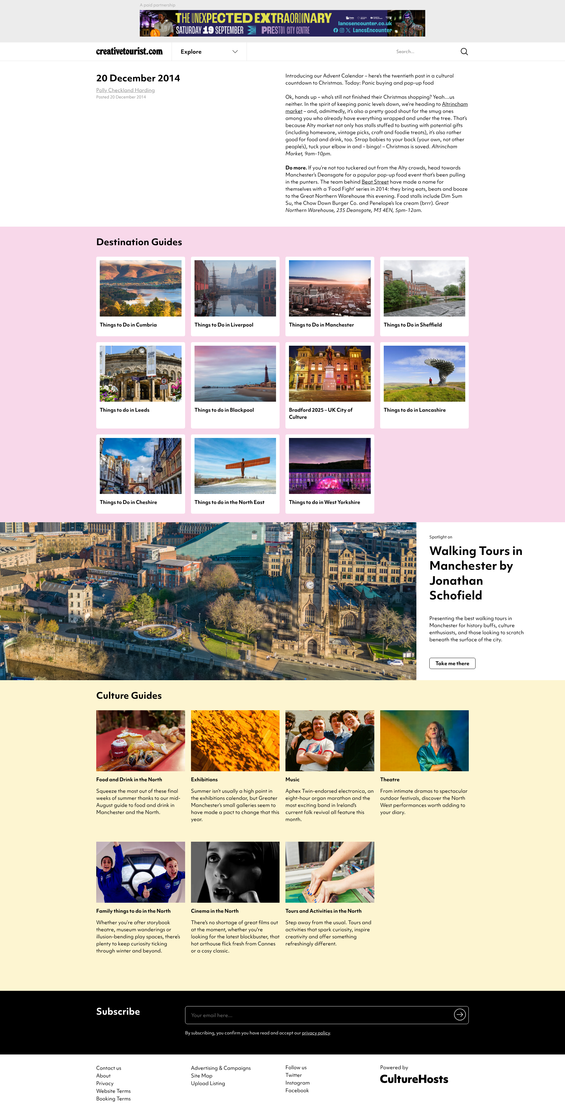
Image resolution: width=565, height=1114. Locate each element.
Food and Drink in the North (129, 779)
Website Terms (113, 1091)
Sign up (460, 1014)
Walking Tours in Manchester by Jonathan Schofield (476, 573)
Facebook (297, 1090)
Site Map (201, 1075)
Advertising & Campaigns (221, 1068)
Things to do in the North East (230, 502)
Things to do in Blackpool (224, 409)
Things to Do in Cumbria (128, 324)
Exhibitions (204, 779)
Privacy (105, 1083)
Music (292, 779)
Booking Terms (113, 1098)
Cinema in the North (215, 910)
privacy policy (316, 1033)
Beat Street (375, 181)
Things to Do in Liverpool (224, 324)
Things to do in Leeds (124, 409)
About (103, 1075)
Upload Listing (208, 1083)
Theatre (390, 779)
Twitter (293, 1075)
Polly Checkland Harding (125, 90)
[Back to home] (129, 53)
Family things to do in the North (133, 910)
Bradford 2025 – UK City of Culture (321, 413)
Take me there (452, 663)
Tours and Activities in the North (323, 910)
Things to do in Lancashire (415, 409)
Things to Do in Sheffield (413, 324)
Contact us (108, 1068)
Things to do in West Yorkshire (324, 502)
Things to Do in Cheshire (128, 502)
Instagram (297, 1082)
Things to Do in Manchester (321, 324)
